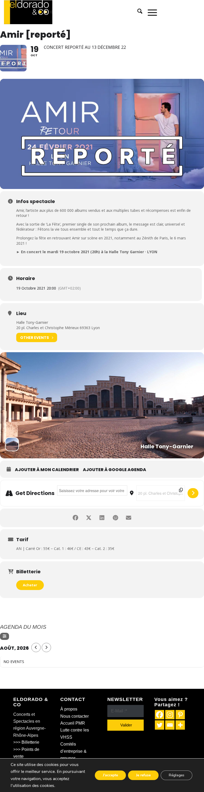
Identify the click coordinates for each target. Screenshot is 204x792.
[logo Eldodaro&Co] (28, 12)
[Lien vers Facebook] (172, 12)
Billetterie (30, 742)
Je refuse (143, 775)
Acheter (30, 585)
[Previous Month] (36, 647)
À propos (68, 709)
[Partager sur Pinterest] (115, 517)
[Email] (170, 725)
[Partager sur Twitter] (88, 517)
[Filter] (4, 636)
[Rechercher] (137, 12)
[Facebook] (159, 714)
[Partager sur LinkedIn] (102, 517)
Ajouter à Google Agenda (114, 469)
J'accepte (110, 775)
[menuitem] (137, 12)
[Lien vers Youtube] (196, 12)
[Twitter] (159, 725)
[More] (180, 725)
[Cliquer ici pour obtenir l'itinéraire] (193, 493)
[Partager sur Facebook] (75, 517)
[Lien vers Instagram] (188, 12)
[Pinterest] (180, 714)
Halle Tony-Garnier (32, 322)
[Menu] (149, 12)
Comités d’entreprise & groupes (73, 751)
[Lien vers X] (180, 12)
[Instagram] (170, 714)
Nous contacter (74, 716)
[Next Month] (46, 647)
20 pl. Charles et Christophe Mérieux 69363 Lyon (58, 327)
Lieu (21, 313)
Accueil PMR (72, 723)
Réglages (176, 775)
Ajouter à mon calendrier (47, 469)
